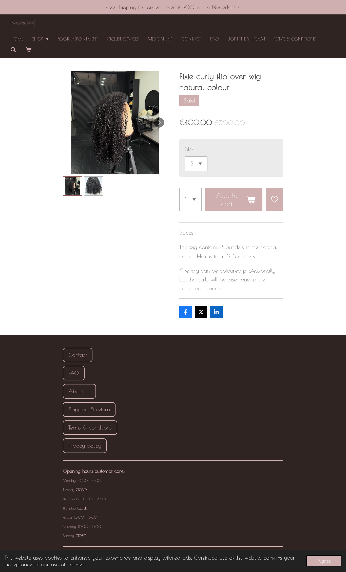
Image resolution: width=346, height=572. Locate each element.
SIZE (189, 149)
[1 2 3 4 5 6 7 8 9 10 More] (190, 200)
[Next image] (159, 122)
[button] (72, 186)
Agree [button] (324, 561)
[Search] (13, 50)
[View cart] (28, 50)
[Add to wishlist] (274, 200)
